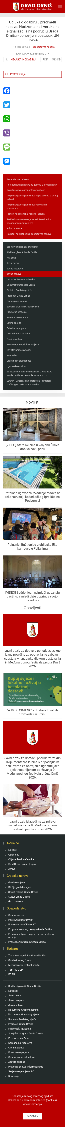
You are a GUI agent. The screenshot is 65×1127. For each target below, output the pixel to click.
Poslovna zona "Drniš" (20, 919)
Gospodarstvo (16, 915)
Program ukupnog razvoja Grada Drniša (30, 929)
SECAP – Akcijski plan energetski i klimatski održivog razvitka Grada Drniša (29, 382)
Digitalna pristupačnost (19, 360)
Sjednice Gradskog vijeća (19, 290)
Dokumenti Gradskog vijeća (21, 285)
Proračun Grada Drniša (18, 295)
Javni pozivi (13, 263)
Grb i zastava (15, 901)
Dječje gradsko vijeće (20, 887)
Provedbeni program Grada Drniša (27, 941)
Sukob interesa (14, 228)
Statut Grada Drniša (19, 896)
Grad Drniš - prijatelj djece (22, 864)
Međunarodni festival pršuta (24, 965)
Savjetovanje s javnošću (19, 350)
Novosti (12, 849)
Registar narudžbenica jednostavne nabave (29, 234)
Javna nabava (14, 274)
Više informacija (32, 1104)
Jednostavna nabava (44, 47)
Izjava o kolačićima (16, 366)
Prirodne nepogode (16, 328)
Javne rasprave (15, 268)
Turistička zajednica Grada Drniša (27, 955)
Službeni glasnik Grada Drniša (22, 252)
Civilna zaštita (14, 323)
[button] (60, 6)
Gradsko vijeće (16, 882)
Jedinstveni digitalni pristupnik (22, 246)
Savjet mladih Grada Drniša (23, 892)
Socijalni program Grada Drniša (23, 306)
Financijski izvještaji (17, 301)
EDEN (11, 974)
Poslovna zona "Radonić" (22, 924)
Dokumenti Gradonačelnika (21, 279)
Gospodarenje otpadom (19, 333)
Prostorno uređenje (16, 312)
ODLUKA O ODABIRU (23, 59)
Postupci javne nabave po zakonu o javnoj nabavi (32, 184)
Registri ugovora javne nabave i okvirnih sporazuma (27, 206)
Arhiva (11, 868)
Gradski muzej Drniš (19, 960)
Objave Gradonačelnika (21, 859)
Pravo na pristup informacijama (23, 344)
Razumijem (32, 1116)
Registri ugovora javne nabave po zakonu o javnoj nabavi (32, 197)
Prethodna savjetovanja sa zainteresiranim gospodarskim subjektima (29, 221)
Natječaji (11, 257)
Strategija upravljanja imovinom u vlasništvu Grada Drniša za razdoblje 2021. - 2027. (29, 373)
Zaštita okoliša (14, 339)
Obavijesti (13, 854)
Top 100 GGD (15, 969)
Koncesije (11, 355)
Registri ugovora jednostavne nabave (26, 190)
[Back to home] (32, 6)
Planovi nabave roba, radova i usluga (26, 214)
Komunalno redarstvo (18, 317)
